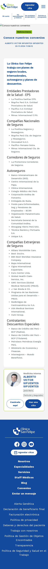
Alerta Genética (24, 503)
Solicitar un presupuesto (42, 16)
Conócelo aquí (15, 404)
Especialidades (24, 466)
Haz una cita (33, 404)
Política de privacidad (24, 519)
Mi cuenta (6, 16)
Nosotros (24, 461)
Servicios (24, 472)
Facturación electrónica (24, 514)
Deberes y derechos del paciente (24, 525)
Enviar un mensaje (24, 493)
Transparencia (24, 545)
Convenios (24, 488)
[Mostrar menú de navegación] (43, 6)
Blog (24, 482)
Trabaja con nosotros (24, 530)
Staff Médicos (24, 477)
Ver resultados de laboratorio (30, 16)
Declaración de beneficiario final (24, 509)
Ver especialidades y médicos (18, 16)
